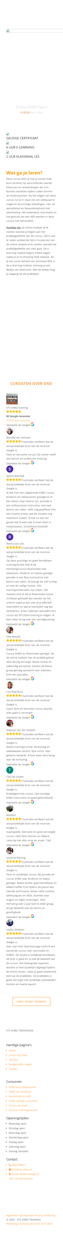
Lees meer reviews (31, 1001)
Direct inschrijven (32, 348)
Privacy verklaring (45, 1215)
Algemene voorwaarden (20, 1215)
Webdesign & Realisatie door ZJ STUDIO (29, 1223)
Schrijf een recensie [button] (18, 420)
